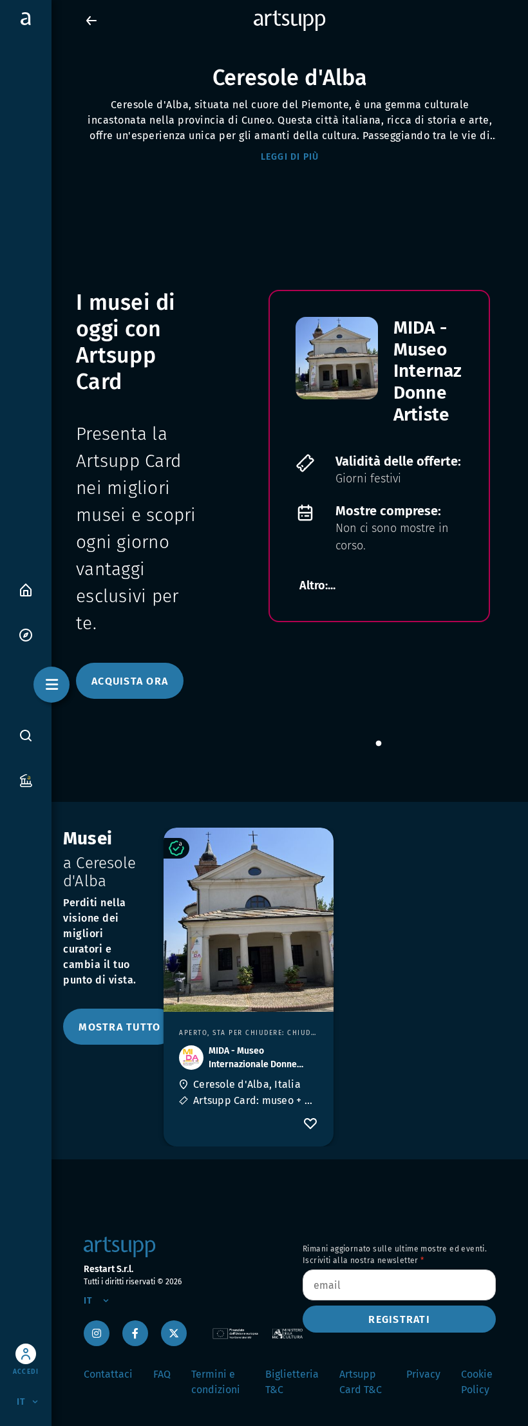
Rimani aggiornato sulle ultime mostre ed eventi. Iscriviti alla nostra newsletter (395, 1254)
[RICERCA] (26, 735)
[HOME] (26, 589)
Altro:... (317, 585)
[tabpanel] (379, 456)
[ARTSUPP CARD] (26, 780)
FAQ (162, 1374)
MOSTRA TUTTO (119, 1027)
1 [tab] (378, 743)
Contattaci (108, 1374)
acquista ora (129, 681)
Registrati (399, 1319)
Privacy (423, 1374)
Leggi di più (290, 156)
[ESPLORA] (26, 634)
